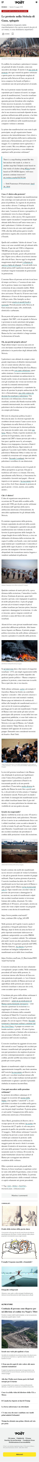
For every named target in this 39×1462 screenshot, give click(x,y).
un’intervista (8, 669)
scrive (22, 689)
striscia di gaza (19, 1189)
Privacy (28, 1438)
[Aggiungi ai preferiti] (12, 33)
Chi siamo (11, 1438)
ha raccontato (26, 481)
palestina (22, 1186)
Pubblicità (20, 1438)
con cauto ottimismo (22, 370)
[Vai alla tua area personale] (36, 2)
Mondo (4, 7)
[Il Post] (19, 2)
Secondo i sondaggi (16, 458)
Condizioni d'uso (29, 1440)
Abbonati (19, 1454)
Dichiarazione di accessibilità (19, 1442)
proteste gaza (7, 1189)
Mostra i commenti (19, 1195)
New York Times (8, 1026)
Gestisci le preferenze (12, 1440)
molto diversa (27, 786)
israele (14, 1186)
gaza (9, 1186)
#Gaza (27, 168)
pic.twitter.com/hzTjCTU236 (14, 177)
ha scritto (29, 1123)
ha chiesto (20, 946)
